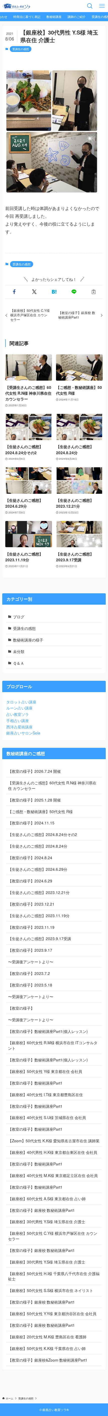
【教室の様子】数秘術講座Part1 (35, 1083)
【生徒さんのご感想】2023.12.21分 (39, 892)
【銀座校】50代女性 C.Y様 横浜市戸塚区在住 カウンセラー (52, 1235)
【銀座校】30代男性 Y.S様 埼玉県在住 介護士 (46, 1221)
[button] (14, 291)
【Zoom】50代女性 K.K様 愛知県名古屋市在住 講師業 (53, 1140)
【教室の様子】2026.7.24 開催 (34, 771)
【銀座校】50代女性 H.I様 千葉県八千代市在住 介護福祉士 (53, 1276)
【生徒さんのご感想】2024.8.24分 (37, 846)
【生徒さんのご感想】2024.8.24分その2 (42, 834)
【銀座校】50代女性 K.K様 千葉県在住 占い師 (47, 1348)
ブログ (18, 616)
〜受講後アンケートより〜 (30, 961)
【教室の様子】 (21, 1008)
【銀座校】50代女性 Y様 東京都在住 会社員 (45, 1071)
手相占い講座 (17, 720)
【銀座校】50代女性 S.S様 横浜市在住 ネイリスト (50, 1290)
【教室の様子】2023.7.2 (29, 973)
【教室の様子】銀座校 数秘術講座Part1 (41, 1210)
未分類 (18, 651)
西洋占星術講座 (19, 726)
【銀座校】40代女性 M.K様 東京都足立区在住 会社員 (53, 1175)
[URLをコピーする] (94, 291)
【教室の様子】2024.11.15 (31, 822)
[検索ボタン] (90, 6)
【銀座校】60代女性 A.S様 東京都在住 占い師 (47, 1198)
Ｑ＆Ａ (18, 663)
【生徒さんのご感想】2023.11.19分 (39, 915)
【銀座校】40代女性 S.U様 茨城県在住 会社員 (47, 1117)
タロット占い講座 (21, 701)
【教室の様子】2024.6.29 (30, 880)
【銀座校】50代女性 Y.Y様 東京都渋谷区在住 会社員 (52, 1313)
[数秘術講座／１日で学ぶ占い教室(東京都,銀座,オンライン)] (16, 6)
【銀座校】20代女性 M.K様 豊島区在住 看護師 (47, 1336)
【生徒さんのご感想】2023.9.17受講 (39, 938)
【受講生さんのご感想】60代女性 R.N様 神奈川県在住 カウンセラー (52, 785)
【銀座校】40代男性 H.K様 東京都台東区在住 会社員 (52, 1152)
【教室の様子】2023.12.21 (31, 904)
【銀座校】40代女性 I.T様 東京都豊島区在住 (45, 1094)
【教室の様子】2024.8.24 (30, 857)
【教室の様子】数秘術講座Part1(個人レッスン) (48, 1031)
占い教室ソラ (17, 714)
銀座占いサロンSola (23, 732)
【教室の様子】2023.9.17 (30, 950)
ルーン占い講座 (19, 708)
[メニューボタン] (102, 6)
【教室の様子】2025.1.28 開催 (34, 800)
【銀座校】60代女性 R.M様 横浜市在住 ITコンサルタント (52, 1045)
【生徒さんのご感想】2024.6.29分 (37, 869)
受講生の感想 (20, 49)
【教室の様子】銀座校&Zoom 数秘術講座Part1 (47, 1360)
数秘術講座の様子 (28, 639)
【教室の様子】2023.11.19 (31, 927)
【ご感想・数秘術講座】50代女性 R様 (40, 811)
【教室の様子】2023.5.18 (30, 985)
